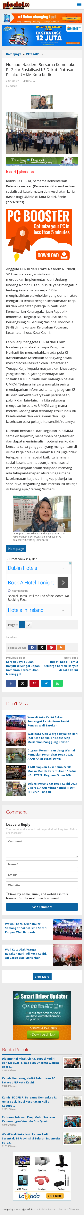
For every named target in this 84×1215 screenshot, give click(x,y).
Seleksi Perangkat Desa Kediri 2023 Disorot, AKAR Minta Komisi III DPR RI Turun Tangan (52, 788)
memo (17, 1209)
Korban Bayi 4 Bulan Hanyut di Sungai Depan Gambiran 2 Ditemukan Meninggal (23, 666)
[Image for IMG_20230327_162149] (42, 102)
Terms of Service (69, 1209)
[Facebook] (32, 647)
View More (42, 976)
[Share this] (11, 683)
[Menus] (79, 5)
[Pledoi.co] (16, 4)
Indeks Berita (47, 1209)
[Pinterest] (51, 647)
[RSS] (61, 647)
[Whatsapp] (58, 683)
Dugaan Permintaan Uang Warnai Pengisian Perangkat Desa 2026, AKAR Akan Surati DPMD (51, 754)
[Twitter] (42, 647)
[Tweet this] (23, 683)
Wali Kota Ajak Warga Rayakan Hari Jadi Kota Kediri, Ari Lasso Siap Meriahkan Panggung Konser (53, 738)
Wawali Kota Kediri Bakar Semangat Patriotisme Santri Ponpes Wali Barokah (48, 721)
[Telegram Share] (46, 683)
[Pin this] (34, 683)
